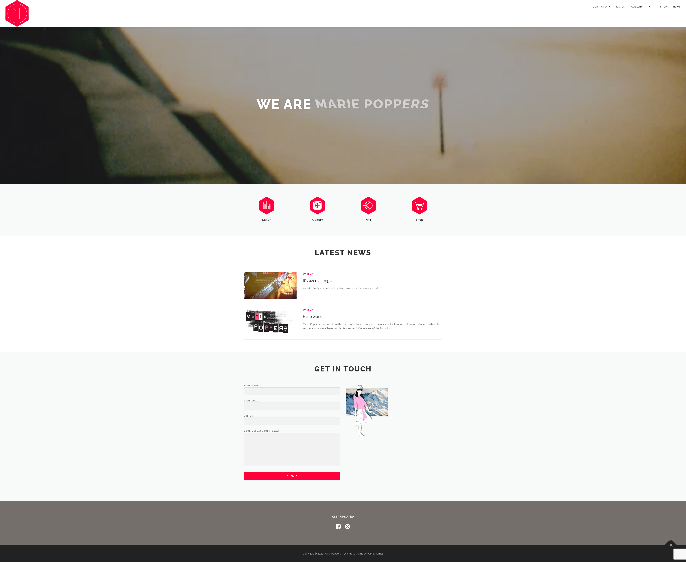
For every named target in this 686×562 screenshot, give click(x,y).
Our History (601, 6)
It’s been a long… (317, 280)
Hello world (312, 316)
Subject (249, 415)
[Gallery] (317, 205)
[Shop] (419, 205)
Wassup (308, 274)
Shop (663, 6)
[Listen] (266, 205)
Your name (251, 385)
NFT (651, 6)
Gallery (637, 6)
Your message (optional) (261, 430)
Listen (620, 6)
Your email (251, 400)
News (677, 6)
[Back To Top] (671, 545)
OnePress (349, 553)
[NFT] (368, 205)
